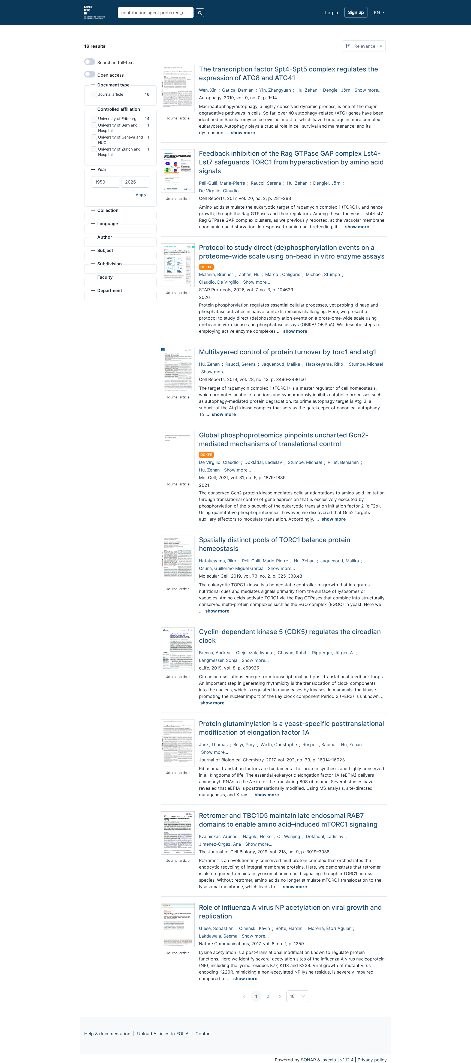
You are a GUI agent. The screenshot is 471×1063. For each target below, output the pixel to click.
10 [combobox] (292, 996)
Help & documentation (107, 1033)
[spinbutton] (105, 182)
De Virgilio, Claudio (219, 190)
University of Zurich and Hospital (119, 152)
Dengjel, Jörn (336, 90)
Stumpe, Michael (366, 364)
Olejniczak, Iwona (254, 652)
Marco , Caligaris (282, 274)
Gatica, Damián (237, 90)
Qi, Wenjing (288, 836)
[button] (110, 85)
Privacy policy (372, 1059)
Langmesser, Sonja (218, 660)
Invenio (328, 1059)
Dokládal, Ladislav (263, 462)
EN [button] (377, 12)
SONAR (308, 1059)
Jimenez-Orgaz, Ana (220, 844)
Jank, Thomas (213, 744)
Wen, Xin (207, 90)
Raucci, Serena (266, 183)
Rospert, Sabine (319, 744)
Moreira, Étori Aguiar (329, 928)
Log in (331, 12)
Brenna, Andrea (214, 652)
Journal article (110, 94)
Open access (110, 75)
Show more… (368, 90)
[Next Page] (279, 996)
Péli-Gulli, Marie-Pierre (222, 183)
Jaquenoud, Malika (280, 364)
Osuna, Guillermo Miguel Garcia (231, 568)
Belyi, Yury (244, 744)
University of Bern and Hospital (118, 128)
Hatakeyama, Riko (324, 364)
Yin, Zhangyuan (275, 90)
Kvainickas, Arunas (218, 836)
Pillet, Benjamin (343, 462)
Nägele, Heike (257, 836)
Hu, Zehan (307, 90)
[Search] (200, 12)
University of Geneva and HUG (120, 140)
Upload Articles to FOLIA (163, 1033)
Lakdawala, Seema (218, 936)
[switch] (89, 61)
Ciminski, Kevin (254, 928)
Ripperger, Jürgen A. (333, 652)
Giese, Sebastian (216, 928)
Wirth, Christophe (279, 744)
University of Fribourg (117, 118)
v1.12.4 (347, 1059)
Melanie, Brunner (216, 274)
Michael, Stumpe (323, 274)
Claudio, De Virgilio (219, 282)
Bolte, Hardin (289, 928)
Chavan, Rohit (292, 652)
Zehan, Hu (249, 274)
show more (243, 132)
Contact (203, 1033)
